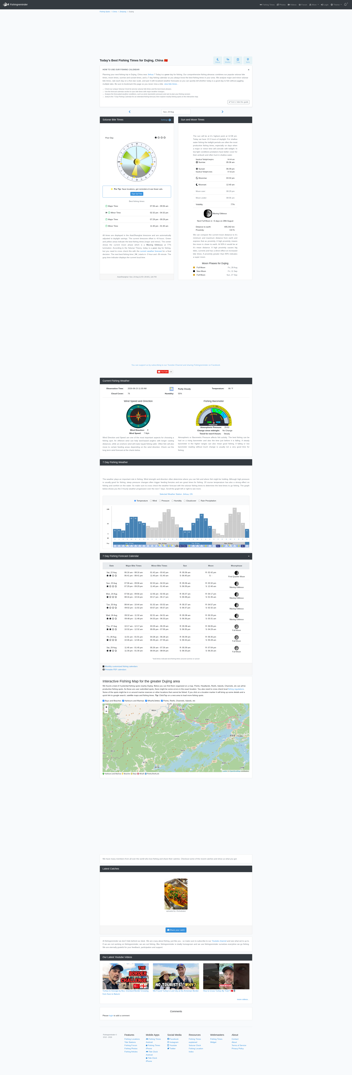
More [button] (314, 5)
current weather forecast (151, 251)
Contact (235, 1039)
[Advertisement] (176, 34)
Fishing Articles (131, 1052)
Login (325, 5)
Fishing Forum (130, 1045)
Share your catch (177, 930)
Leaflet (224, 771)
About (234, 1042)
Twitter (172, 1048)
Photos (282, 5)
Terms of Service (239, 1045)
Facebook (173, 1039)
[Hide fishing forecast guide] (248, 69)
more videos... (243, 999)
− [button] (106, 711)
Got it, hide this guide (239, 102)
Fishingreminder (18, 4)
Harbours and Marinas (134, 701)
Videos (293, 5)
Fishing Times (268, 5)
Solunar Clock (195, 1045)
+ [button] (106, 707)
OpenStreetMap (235, 771)
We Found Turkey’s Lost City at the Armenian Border (176, 991)
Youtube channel (219, 941)
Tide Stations (130, 1042)
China (114, 12)
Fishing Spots (105, 12)
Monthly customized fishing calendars (121, 666)
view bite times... (171, 84)
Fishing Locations (132, 1039)
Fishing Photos (130, 1048)
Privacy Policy (238, 1048)
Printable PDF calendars (115, 669)
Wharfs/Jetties (154, 701)
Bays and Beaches (113, 701)
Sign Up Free (137, 194)
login (111, 1015)
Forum (304, 5)
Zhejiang (123, 12)
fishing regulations (236, 689)
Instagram (173, 1042)
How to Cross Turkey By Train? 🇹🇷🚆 (219, 991)
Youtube (173, 1045)
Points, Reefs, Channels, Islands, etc (179, 701)
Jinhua (150, 74)
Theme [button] (336, 5)
